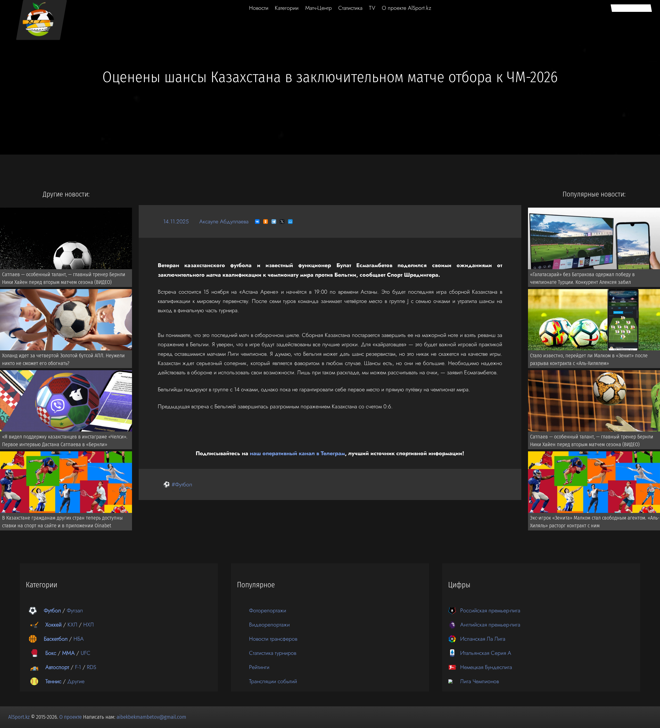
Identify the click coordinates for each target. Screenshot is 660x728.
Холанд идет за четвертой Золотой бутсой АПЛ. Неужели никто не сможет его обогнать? (63, 359)
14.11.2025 (176, 221)
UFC (85, 653)
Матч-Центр (318, 8)
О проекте (71, 717)
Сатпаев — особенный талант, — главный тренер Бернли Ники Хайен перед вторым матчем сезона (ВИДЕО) (63, 278)
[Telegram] (273, 221)
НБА (78, 639)
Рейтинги (259, 667)
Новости (258, 8)
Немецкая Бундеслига (486, 667)
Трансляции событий (273, 681)
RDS (91, 667)
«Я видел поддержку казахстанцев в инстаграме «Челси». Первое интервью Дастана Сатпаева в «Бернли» (64, 440)
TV (372, 8)
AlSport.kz (19, 717)
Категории (287, 8)
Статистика (350, 8)
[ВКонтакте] (257, 221)
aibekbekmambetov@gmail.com (151, 717)
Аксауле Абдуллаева (224, 221)
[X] (282, 221)
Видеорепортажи (269, 625)
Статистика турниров (272, 653)
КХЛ (72, 625)
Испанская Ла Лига (482, 639)
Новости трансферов (273, 639)
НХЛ (88, 625)
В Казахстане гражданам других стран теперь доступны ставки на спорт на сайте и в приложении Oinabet (62, 522)
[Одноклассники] (265, 221)
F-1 (78, 667)
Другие (76, 681)
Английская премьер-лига (490, 625)
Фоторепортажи (267, 610)
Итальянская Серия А (485, 653)
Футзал (75, 610)
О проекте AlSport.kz (406, 8)
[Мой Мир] (290, 221)
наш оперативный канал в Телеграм (297, 453)
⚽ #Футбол (177, 484)
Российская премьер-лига (490, 610)
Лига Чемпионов (479, 681)
